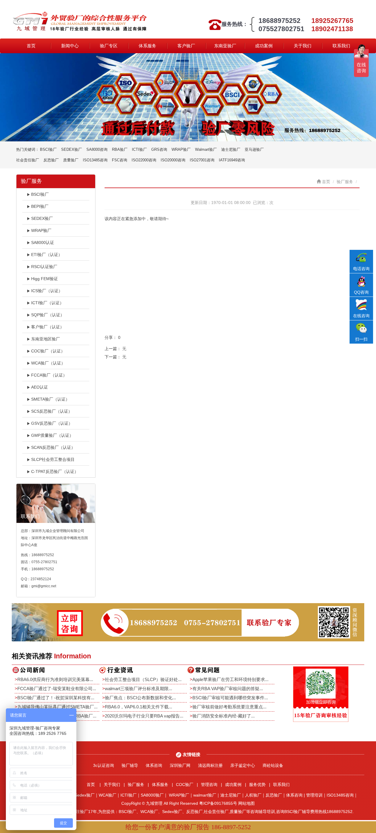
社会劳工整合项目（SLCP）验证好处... (143, 679)
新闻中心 (70, 45)
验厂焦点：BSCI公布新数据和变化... (140, 697)
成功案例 (264, 45)
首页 (31, 45)
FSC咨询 (119, 160)
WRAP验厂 (181, 149)
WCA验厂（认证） (48, 363)
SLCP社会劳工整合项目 (53, 459)
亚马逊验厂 (254, 149)
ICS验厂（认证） (47, 290)
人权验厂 (253, 795)
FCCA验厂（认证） (49, 375)
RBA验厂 (119, 149)
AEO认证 (39, 387)
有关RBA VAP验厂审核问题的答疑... (227, 688)
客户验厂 (186, 45)
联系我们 (341, 45)
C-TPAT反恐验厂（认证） (54, 471)
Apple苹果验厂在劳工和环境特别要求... (230, 679)
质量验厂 (70, 160)
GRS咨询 (159, 149)
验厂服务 (345, 181)
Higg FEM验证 (44, 278)
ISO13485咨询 (95, 160)
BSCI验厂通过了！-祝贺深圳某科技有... (55, 697)
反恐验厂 (51, 160)
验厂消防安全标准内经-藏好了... (223, 715)
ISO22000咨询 (144, 160)
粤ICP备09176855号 (218, 803)
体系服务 (147, 45)
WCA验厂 (107, 795)
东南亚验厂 (225, 45)
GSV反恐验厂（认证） (52, 423)
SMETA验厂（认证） (50, 399)
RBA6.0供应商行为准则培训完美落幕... (55, 679)
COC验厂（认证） (48, 351)
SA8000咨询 (97, 149)
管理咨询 (209, 784)
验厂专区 (109, 45)
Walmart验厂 (206, 149)
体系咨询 (154, 765)
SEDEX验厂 (71, 149)
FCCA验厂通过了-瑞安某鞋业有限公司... (56, 688)
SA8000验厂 (152, 795)
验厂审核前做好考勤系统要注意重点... (229, 706)
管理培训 (314, 795)
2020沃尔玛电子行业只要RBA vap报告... (144, 715)
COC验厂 (184, 784)
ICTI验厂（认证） (47, 302)
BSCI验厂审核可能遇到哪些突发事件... (230, 697)
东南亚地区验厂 (45, 339)
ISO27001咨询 (202, 160)
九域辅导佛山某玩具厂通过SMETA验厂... (57, 706)
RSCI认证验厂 (44, 266)
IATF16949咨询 (232, 160)
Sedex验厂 (85, 795)
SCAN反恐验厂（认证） (53, 447)
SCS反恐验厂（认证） (51, 411)
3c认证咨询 (103, 765)
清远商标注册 (210, 765)
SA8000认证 (42, 242)
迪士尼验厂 (230, 149)
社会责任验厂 (27, 160)
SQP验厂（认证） (47, 314)
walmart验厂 (204, 795)
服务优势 (257, 784)
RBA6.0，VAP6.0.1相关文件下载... (138, 706)
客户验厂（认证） (47, 326)
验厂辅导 (130, 765)
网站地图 (246, 803)
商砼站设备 (273, 765)
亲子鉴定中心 (242, 765)
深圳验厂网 (180, 765)
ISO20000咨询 (173, 160)
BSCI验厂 (48, 149)
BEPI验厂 (39, 206)
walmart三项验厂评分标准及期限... (138, 688)
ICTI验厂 (139, 149)
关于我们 (302, 45)
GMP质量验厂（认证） (52, 435)
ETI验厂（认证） (46, 254)
